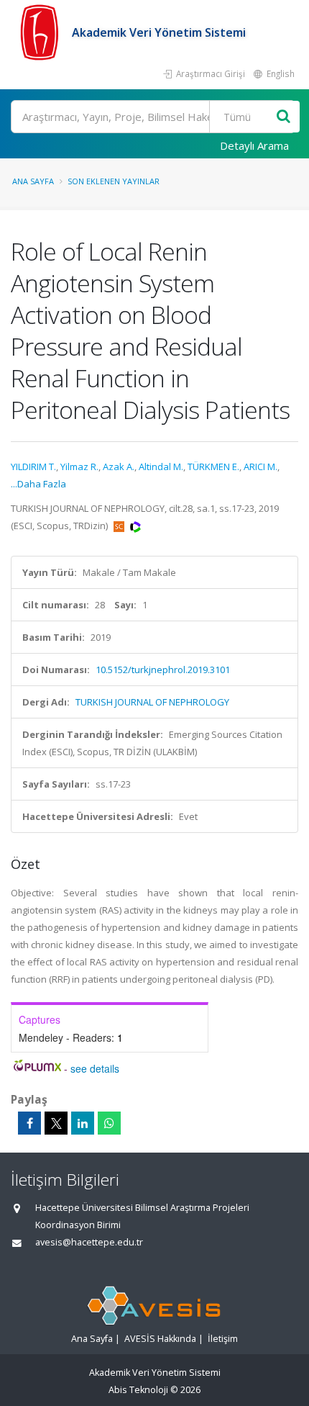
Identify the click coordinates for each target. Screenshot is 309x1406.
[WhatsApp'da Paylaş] (109, 1123)
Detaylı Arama (254, 145)
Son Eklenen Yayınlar (114, 181)
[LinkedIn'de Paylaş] (82, 1123)
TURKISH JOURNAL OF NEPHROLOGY (152, 701)
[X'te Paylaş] (56, 1123)
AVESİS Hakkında (160, 1339)
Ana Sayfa (33, 181)
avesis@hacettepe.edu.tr (89, 1242)
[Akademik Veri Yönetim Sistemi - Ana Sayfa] (41, 32)
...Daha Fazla (38, 483)
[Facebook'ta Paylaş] (29, 1123)
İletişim (223, 1339)
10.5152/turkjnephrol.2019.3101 (163, 669)
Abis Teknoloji (138, 1390)
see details (94, 1068)
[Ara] (283, 117)
